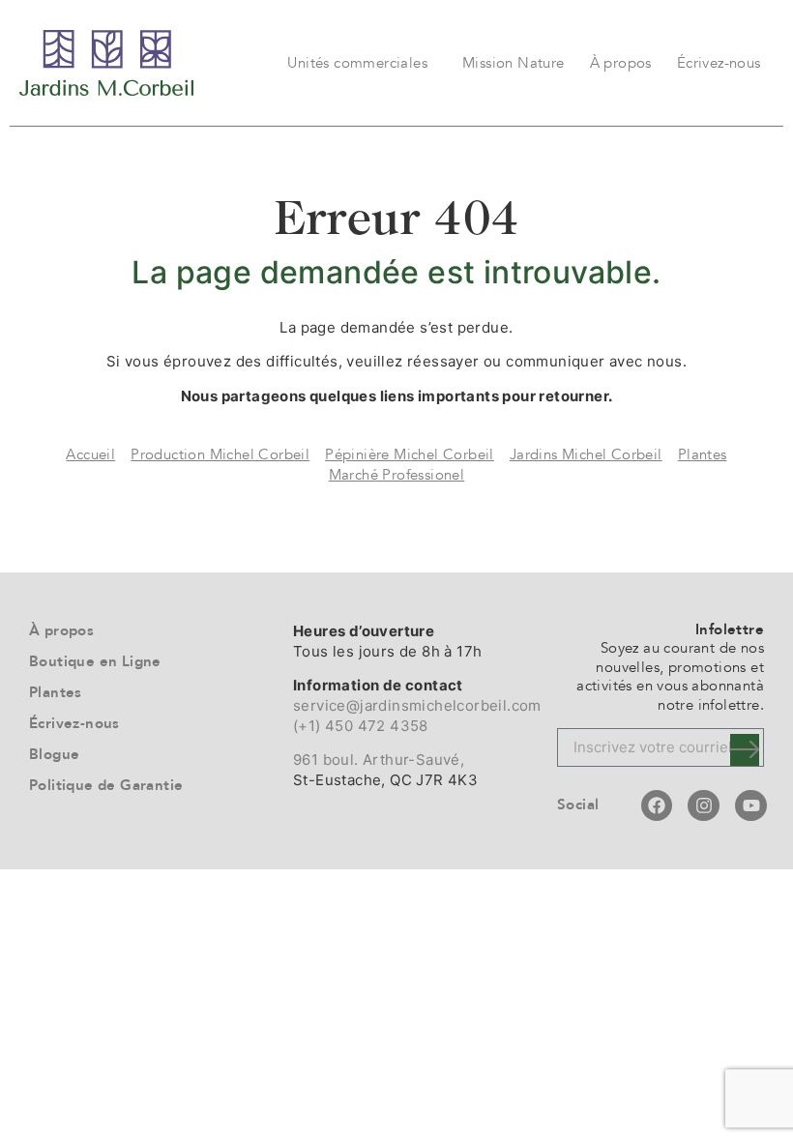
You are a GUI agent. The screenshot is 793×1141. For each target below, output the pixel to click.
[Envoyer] (744, 750)
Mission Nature (513, 63)
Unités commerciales (357, 63)
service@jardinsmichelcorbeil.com (417, 705)
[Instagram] (703, 805)
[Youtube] (750, 805)
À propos (621, 63)
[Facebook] (656, 805)
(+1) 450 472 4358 (360, 726)
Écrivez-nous (719, 63)
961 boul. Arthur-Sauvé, (378, 759)
